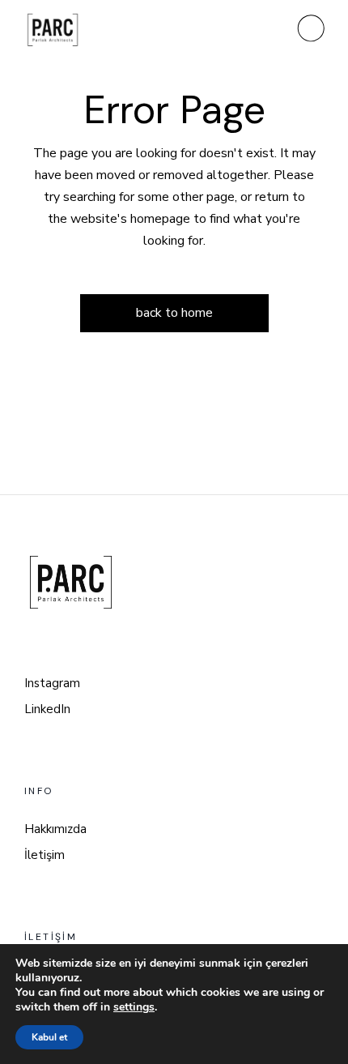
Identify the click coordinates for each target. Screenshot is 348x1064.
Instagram (52, 683)
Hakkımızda (55, 829)
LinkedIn (47, 709)
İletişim (44, 855)
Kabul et (49, 1037)
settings (134, 1007)
